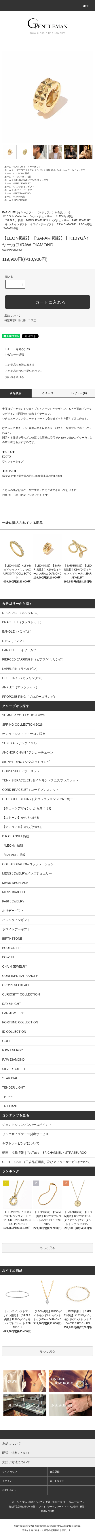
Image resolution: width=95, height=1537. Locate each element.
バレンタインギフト (24, 186)
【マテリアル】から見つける (28, 170)
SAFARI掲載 (20, 200)
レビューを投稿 (14, 354)
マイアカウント (10, 1471)
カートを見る (57, 1481)
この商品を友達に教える (19, 364)
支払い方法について (32, 1502)
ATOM (51, 1511)
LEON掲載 (19, 196)
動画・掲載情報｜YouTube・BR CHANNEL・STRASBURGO (44, 1152)
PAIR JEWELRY (22, 183)
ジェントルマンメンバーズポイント (27, 1124)
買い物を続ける (14, 377)
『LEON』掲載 (21, 173)
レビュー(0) (79, 393)
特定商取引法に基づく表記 (20, 320)
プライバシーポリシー (50, 1506)
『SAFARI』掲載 (22, 176)
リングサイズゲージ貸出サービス (25, 1134)
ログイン (7, 1481)
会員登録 (54, 1471)
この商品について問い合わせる (23, 370)
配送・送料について (56, 1502)
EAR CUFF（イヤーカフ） (27, 167)
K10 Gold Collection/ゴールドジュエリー (66, 170)
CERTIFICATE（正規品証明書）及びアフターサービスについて (46, 1162)
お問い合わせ (9, 1490)
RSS (43, 1511)
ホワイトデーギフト (24, 190)
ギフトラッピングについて (20, 1143)
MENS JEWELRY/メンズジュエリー (32, 180)
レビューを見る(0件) (17, 349)
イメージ (47, 393)
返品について (12, 315)
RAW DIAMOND (22, 193)
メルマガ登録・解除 (74, 1506)
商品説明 (16, 393)
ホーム (7, 167)
